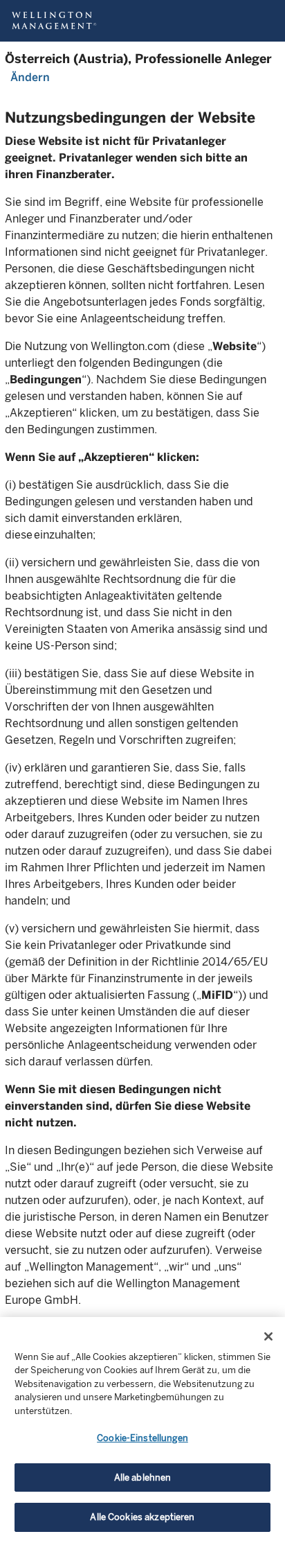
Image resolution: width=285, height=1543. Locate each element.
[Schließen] (268, 1336)
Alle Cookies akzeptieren (142, 1517)
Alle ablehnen (143, 1477)
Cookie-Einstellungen (142, 1438)
